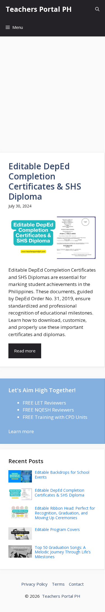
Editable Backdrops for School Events (62, 475)
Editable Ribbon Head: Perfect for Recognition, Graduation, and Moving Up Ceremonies (65, 512)
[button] (97, 9)
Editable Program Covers (57, 529)
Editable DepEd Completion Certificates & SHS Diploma (44, 181)
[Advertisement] (52, 91)
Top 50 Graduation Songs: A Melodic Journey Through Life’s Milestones (63, 552)
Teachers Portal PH (39, 9)
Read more (25, 351)
